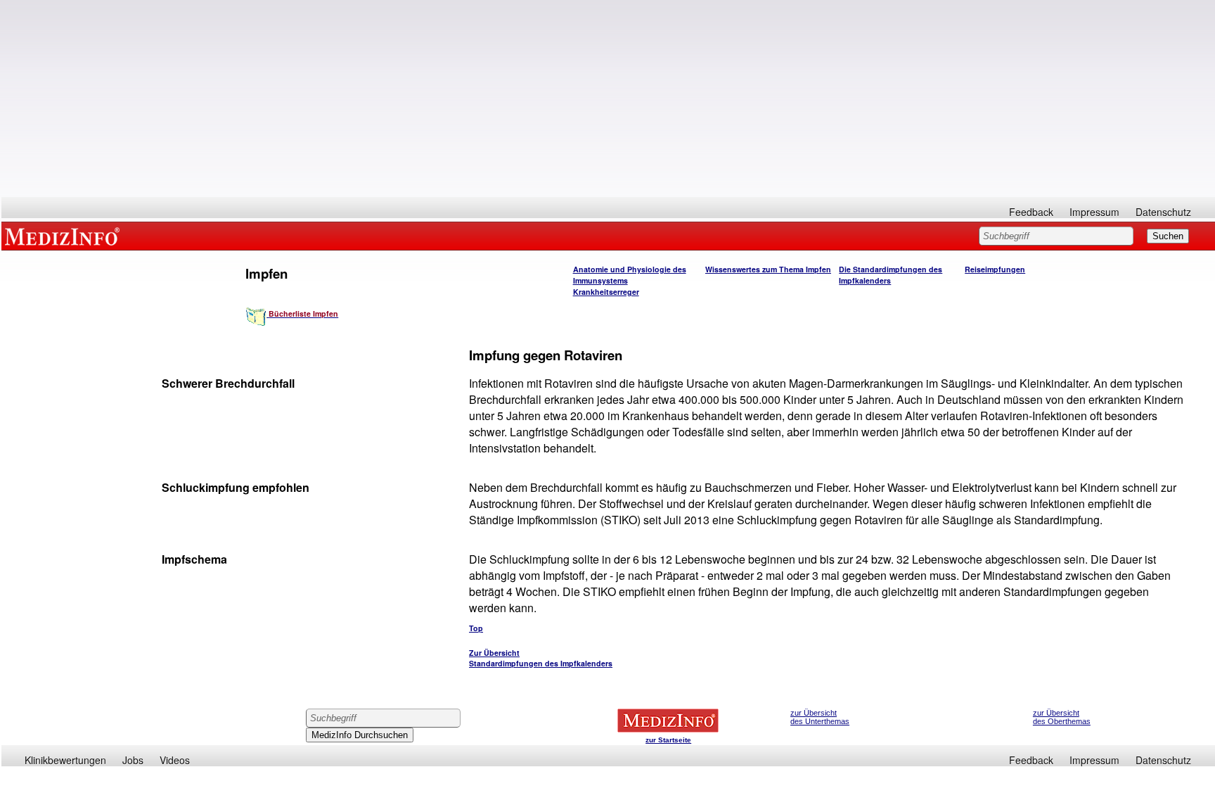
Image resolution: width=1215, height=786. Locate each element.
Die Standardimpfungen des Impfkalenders (890, 275)
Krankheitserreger (606, 291)
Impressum (1094, 212)
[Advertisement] (608, 98)
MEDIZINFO (64, 236)
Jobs (132, 760)
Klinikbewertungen (65, 760)
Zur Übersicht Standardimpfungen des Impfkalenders (540, 657)
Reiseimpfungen (995, 269)
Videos (175, 760)
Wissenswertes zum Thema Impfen (768, 269)
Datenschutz (1163, 212)
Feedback (1031, 212)
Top (476, 628)
